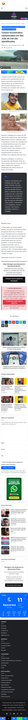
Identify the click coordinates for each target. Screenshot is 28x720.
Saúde (2, 667)
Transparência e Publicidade (8, 689)
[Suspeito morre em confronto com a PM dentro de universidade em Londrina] (21, 399)
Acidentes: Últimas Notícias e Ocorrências (11, 660)
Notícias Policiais (5, 658)
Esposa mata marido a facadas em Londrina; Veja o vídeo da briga (18, 530)
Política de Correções (6, 687)
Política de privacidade (6, 680)
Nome (3, 443)
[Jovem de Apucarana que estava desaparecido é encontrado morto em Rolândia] (21, 381)
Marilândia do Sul (5, 635)
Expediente (3, 694)
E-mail (3, 449)
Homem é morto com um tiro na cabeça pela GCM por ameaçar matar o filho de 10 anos (19, 539)
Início (3, 23)
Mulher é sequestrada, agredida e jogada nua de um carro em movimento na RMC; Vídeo (19, 511)
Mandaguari (4, 632)
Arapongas (3, 628)
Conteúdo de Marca (6, 645)
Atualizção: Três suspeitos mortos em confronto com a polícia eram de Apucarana (18, 548)
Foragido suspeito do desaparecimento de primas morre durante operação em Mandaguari (6, 407)
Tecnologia (3, 665)
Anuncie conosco (5, 643)
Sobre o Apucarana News (7, 675)
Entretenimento (5, 663)
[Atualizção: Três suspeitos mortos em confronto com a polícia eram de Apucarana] (5, 550)
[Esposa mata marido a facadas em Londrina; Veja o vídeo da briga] (5, 531)
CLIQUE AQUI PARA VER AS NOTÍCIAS (14, 302)
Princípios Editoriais (5, 682)
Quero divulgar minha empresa (14, 585)
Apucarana (3, 625)
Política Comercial (5, 696)
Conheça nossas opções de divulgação (14, 280)
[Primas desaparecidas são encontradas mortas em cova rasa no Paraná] (7, 381)
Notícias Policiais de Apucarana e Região (15, 23)
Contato (3, 647)
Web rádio (3, 650)
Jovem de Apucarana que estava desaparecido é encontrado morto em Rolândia (20, 389)
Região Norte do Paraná (8, 29)
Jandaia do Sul (4, 630)
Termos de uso (4, 678)
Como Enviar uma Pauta (7, 692)
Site (2, 455)
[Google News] (14, 316)
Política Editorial (5, 685)
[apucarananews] (3, 3)
